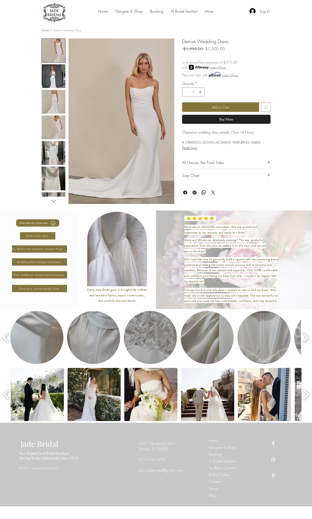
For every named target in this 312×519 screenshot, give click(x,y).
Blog (212, 495)
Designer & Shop (222, 447)
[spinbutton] (193, 92)
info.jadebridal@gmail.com (161, 470)
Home (45, 30)
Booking (215, 454)
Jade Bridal (39, 443)
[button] (36, 337)
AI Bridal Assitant (222, 461)
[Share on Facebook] (185, 192)
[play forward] (305, 337)
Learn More (218, 67)
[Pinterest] (273, 475)
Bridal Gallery (220, 474)
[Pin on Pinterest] (194, 192)
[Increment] (201, 92)
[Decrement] (186, 92)
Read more (189, 147)
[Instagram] (273, 459)
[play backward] (5, 337)
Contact (215, 481)
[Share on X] (213, 192)
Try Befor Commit (222, 468)
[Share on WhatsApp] (204, 192)
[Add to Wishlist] (266, 107)
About (213, 488)
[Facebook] (273, 443)
